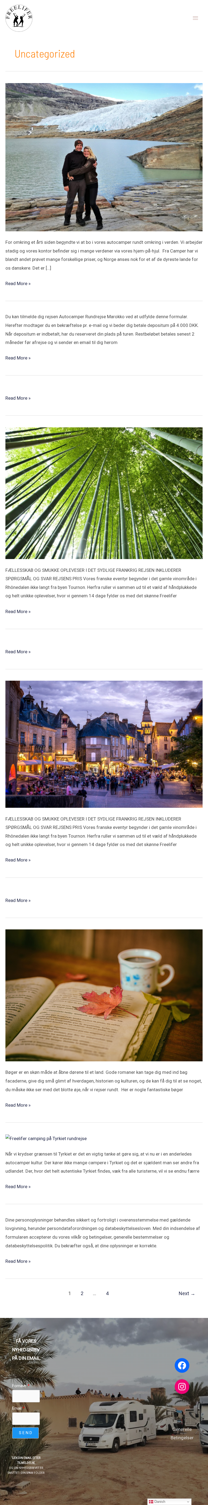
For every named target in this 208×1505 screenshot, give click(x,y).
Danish (159, 1502)
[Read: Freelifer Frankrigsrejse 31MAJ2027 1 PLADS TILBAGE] (104, 744)
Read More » (18, 282)
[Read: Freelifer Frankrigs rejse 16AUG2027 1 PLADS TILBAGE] (104, 493)
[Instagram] (182, 1386)
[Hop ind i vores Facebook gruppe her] (182, 1365)
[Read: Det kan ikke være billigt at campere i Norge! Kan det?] (104, 156)
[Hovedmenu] (196, 18)
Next (187, 1293)
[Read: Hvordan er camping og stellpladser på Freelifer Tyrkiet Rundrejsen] (46, 1138)
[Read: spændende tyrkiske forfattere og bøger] (104, 995)
